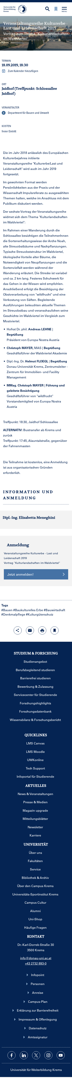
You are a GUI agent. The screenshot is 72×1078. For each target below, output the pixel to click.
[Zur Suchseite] (47, 9)
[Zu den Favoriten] (56, 9)
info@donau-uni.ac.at (35, 958)
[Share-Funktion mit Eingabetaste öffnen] (18, 630)
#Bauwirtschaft (54, 610)
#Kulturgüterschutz (39, 614)
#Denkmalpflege (13, 614)
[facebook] (11, 1055)
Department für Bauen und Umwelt (28, 112)
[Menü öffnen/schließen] (64, 10)
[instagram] (48, 1055)
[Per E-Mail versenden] (30, 630)
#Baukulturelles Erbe (28, 610)
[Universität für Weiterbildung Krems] (16, 9)
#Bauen (6, 610)
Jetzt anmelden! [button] (20, 574)
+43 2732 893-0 (35, 963)
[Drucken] (42, 630)
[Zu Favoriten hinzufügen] (54, 630)
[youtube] (61, 1055)
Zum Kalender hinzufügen (22, 71)
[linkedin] (24, 1055)
